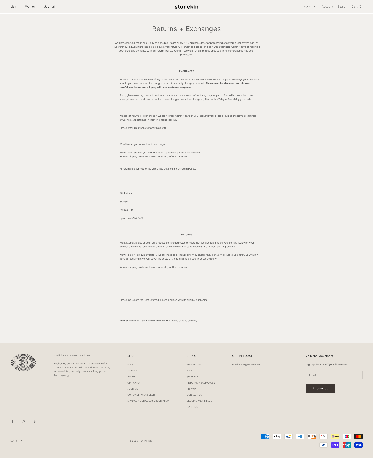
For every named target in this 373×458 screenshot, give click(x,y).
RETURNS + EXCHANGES (201, 382)
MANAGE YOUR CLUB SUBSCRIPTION (148, 400)
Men (13, 6)
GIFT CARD (133, 382)
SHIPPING (192, 376)
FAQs (189, 370)
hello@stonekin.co (150, 127)
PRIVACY (191, 388)
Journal (49, 6)
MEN (130, 364)
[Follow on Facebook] (12, 421)
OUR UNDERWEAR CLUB (141, 394)
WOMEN (132, 370)
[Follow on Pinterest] (35, 421)
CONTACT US (194, 394)
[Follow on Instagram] (24, 421)
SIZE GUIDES (194, 364)
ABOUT (131, 376)
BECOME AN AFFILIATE (199, 400)
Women (30, 6)
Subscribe (320, 388)
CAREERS (192, 406)
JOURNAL (132, 388)
